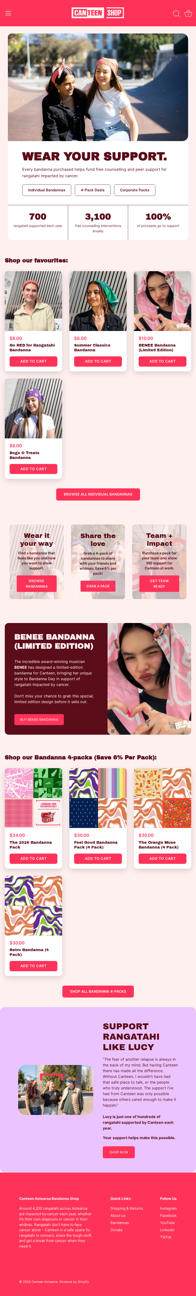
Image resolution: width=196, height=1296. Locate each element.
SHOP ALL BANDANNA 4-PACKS (98, 991)
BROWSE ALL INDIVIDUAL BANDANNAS (98, 494)
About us (117, 1215)
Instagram (168, 1208)
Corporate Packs (134, 190)
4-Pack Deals (92, 190)
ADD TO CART (33, 361)
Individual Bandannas (46, 190)
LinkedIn (167, 1230)
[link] (37, 561)
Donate (116, 1230)
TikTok (165, 1237)
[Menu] (8, 13)
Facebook (168, 1215)
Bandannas (119, 1222)
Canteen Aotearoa (45, 1282)
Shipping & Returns (126, 1208)
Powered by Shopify (74, 1282)
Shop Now (118, 1152)
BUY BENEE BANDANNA (39, 719)
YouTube (167, 1222)
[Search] (176, 14)
